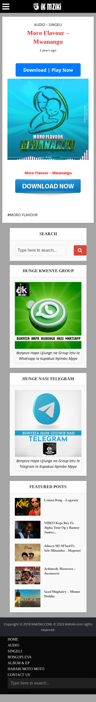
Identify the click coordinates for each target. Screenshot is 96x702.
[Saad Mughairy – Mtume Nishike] (29, 598)
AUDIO (39, 24)
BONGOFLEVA (19, 657)
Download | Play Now (48, 70)
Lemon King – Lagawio (61, 500)
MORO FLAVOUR (24, 214)
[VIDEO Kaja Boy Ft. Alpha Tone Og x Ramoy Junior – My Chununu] (29, 530)
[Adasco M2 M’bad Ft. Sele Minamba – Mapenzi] (29, 552)
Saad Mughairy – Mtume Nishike (62, 594)
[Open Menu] (5, 7)
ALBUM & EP (19, 663)
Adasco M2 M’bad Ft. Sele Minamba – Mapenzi (62, 548)
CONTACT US (19, 675)
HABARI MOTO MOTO (26, 669)
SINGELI (55, 24)
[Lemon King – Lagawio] (29, 507)
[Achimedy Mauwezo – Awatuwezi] (29, 575)
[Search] (80, 250)
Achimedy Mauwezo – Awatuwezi (60, 571)
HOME (13, 639)
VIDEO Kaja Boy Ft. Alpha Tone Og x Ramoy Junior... (62, 527)
